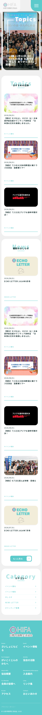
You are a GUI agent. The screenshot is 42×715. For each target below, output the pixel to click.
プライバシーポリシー (8, 707)
